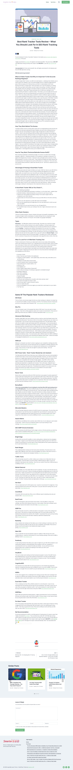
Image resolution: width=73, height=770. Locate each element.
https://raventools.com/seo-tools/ (40, 381)
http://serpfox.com (22, 517)
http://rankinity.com (23, 527)
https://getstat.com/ (25, 488)
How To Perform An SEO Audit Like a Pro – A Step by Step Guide (41, 755)
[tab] (34, 693)
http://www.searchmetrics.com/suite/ (28, 424)
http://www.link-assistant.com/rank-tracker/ (29, 369)
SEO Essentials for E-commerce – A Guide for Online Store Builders (42, 749)
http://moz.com (49, 312)
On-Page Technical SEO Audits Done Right (36, 757)
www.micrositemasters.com (48, 414)
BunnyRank (27, 61)
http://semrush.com (23, 349)
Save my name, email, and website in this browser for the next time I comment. (33, 726)
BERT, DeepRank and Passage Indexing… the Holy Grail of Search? (16, 684)
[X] (18, 54)
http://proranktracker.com (31, 608)
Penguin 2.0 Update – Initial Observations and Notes (55, 684)
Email (32, 723)
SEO (40, 39)
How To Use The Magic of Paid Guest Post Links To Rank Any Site (42, 751)
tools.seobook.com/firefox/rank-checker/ (46, 303)
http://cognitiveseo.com (50, 568)
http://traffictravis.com (29, 463)
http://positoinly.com (25, 549)
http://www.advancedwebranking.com (38, 337)
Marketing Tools (35, 39)
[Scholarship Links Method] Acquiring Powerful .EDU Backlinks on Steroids (44, 753)
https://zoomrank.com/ (27, 495)
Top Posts (28, 743)
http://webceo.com (27, 536)
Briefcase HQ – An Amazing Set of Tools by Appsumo (25, 654)
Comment (18, 708)
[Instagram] (69, 767)
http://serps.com (52, 577)
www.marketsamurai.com (50, 479)
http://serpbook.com (34, 559)
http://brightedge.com (33, 443)
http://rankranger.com (44, 453)
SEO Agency (65, 2)
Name (17, 723)
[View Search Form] (59, 2)
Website (47, 723)
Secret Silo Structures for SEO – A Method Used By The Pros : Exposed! (43, 747)
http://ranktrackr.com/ (43, 504)
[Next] (63, 680)
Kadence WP (31, 767)
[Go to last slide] (10, 680)
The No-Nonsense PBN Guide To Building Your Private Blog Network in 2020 (44, 745)
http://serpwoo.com (42, 597)
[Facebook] (16, 54)
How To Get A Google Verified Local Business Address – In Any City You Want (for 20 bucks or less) (48, 655)
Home (47, 2)
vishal (32, 50)
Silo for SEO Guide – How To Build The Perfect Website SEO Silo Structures (44, 759)
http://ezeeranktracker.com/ (47, 588)
